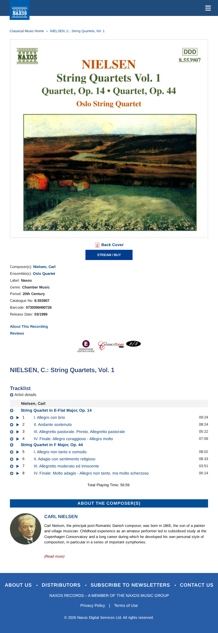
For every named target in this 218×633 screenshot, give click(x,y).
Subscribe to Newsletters (131, 585)
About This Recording (29, 326)
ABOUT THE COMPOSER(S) (109, 503)
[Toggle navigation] (207, 8)
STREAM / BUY (109, 255)
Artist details (25, 394)
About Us (19, 585)
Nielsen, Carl (44, 267)
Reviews (17, 333)
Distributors (62, 585)
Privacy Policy (92, 605)
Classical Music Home (27, 31)
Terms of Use (126, 605)
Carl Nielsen (61, 516)
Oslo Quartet (44, 273)
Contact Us (196, 585)
